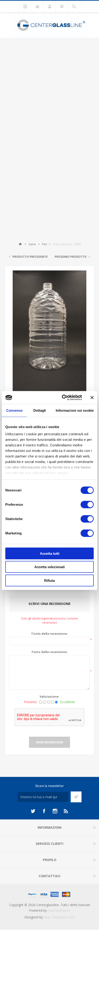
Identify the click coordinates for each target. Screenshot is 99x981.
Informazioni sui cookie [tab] (75, 410)
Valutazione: (49, 696)
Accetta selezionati (49, 567)
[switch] (87, 504)
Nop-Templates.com (59, 917)
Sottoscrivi (76, 796)
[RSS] (66, 811)
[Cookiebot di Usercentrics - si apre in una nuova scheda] (62, 398)
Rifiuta (49, 580)
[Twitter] (33, 811)
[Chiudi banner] (92, 397)
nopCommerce (59, 910)
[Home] (20, 244)
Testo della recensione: (49, 652)
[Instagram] (55, 811)
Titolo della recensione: (49, 634)
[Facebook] (44, 811)
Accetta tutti (49, 553)
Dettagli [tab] (39, 410)
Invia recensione (49, 742)
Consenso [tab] (14, 410)
